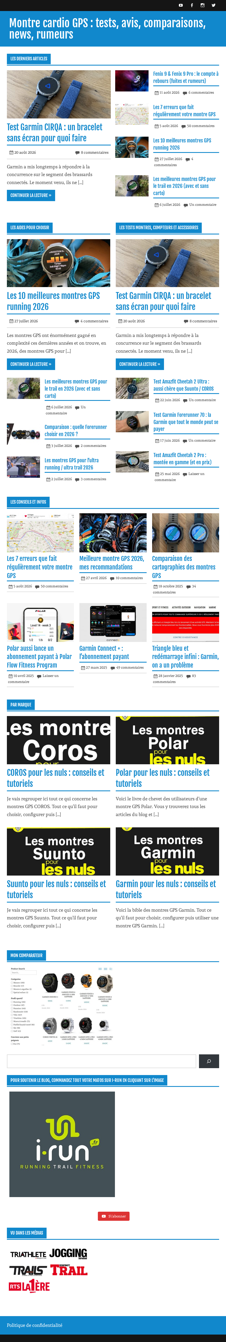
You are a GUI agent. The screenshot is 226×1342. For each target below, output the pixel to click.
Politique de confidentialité (34, 1325)
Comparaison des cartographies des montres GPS (184, 567)
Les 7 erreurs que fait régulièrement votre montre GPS (184, 111)
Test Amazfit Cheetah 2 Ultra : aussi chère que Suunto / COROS (184, 385)
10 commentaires (129, 578)
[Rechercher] (209, 1061)
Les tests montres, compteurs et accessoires (158, 227)
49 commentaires (130, 667)
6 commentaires (201, 92)
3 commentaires (93, 479)
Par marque (20, 705)
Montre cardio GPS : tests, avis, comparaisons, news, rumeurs (107, 28)
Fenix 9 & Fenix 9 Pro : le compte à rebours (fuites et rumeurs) (186, 77)
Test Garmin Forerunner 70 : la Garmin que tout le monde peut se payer (186, 422)
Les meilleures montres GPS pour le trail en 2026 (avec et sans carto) (184, 186)
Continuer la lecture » (31, 195)
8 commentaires (95, 152)
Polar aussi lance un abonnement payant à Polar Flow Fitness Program (39, 657)
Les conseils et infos (28, 502)
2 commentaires (93, 446)
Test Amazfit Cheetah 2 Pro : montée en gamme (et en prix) (183, 459)
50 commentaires (200, 126)
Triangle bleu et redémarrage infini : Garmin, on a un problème (185, 657)
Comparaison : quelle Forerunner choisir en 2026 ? (76, 431)
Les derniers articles (28, 58)
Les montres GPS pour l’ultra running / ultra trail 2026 (72, 464)
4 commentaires (94, 321)
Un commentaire (202, 204)
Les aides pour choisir (29, 227)
